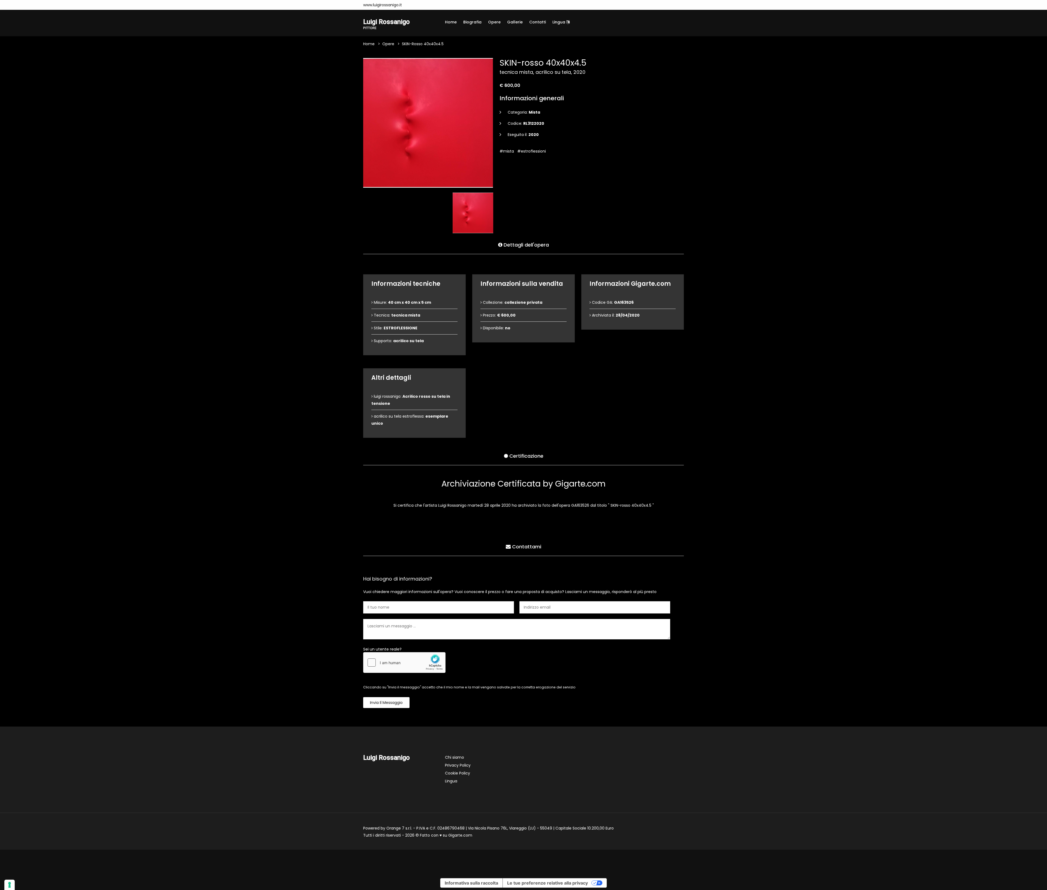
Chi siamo (454, 757)
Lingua (559, 22)
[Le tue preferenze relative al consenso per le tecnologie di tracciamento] (9, 885)
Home (451, 22)
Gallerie (515, 22)
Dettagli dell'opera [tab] (525, 244)
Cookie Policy (457, 773)
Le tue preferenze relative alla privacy (547, 883)
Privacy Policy (458, 765)
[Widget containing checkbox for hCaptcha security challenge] (404, 662)
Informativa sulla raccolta (471, 883)
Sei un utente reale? (382, 649)
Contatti (537, 22)
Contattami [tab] (526, 546)
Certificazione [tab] (525, 455)
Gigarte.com (460, 835)
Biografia (472, 22)
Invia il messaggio (386, 702)
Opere (494, 22)
